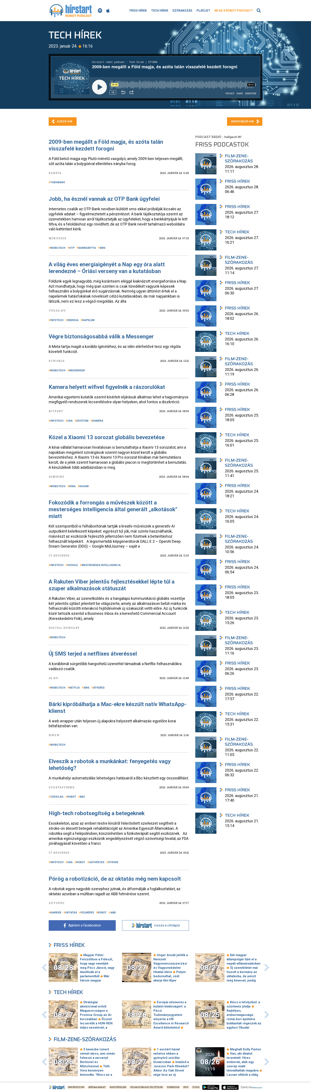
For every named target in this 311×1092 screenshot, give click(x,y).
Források (173, 1087)
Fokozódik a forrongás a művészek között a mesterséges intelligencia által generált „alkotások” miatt (113, 509)
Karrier (55, 912)
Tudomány (57, 182)
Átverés (99, 687)
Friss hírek (138, 10)
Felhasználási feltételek (146, 1087)
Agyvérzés (96, 862)
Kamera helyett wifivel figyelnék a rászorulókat (107, 387)
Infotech (56, 320)
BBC (82, 796)
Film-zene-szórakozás (85, 1039)
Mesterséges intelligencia (101, 565)
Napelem (88, 320)
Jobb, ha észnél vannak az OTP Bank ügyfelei (104, 199)
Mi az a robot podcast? (234, 10)
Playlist (203, 10)
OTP (71, 247)
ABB (113, 912)
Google (72, 565)
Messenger (77, 370)
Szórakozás (182, 10)
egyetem (82, 420)
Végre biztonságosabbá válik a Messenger (101, 336)
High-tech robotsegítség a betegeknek (96, 813)
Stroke (113, 862)
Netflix (74, 687)
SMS (102, 247)
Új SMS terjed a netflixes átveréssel (93, 654)
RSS (185, 1087)
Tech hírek (159, 10)
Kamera (97, 420)
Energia (72, 320)
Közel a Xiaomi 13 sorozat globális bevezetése (107, 437)
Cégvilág (56, 796)
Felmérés (87, 912)
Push (196, 1087)
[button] (44, 967)
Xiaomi (84, 486)
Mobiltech (57, 247)
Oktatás (71, 912)
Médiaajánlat (97, 1087)
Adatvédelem (118, 1087)
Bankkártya (87, 247)
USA (70, 420)
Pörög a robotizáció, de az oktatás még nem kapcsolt (115, 879)
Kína (72, 486)
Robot (71, 796)
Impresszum (76, 1087)
